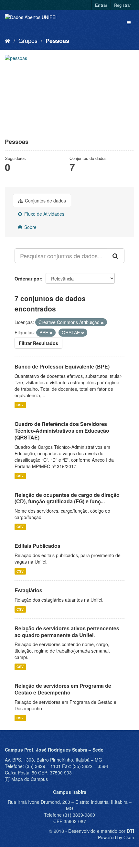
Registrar (122, 5)
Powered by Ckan (116, 837)
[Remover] (102, 322)
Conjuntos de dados (45, 200)
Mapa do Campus (29, 779)
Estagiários (28, 590)
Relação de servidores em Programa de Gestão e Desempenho (63, 689)
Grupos (27, 40)
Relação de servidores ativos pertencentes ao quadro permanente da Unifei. (67, 632)
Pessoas (57, 40)
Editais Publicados (37, 545)
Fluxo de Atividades (43, 214)
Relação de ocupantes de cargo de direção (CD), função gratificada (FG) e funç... (67, 498)
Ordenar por (28, 278)
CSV (20, 404)
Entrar (101, 5)
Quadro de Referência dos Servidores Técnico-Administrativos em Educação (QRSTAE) (62, 430)
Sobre (30, 227)
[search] (115, 255)
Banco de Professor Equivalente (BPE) (62, 366)
